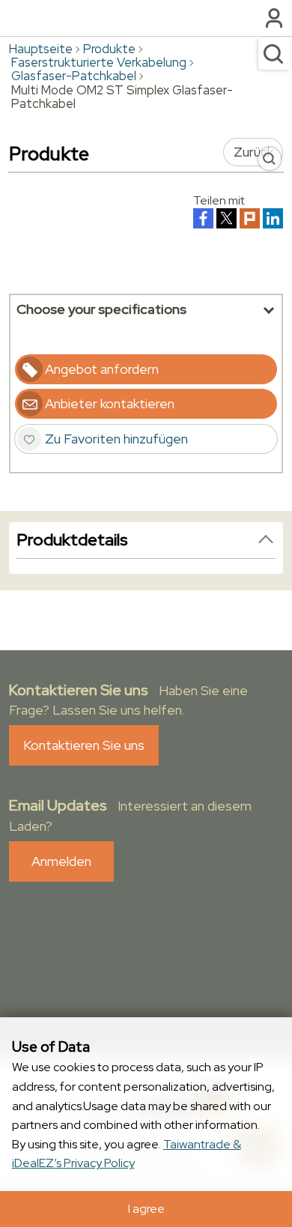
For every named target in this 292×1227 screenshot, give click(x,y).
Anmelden (61, 861)
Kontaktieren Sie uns (84, 745)
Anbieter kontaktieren (109, 403)
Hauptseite (41, 48)
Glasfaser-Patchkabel (73, 75)
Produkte (109, 48)
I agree (146, 1209)
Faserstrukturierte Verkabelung (98, 62)
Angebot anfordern (102, 369)
